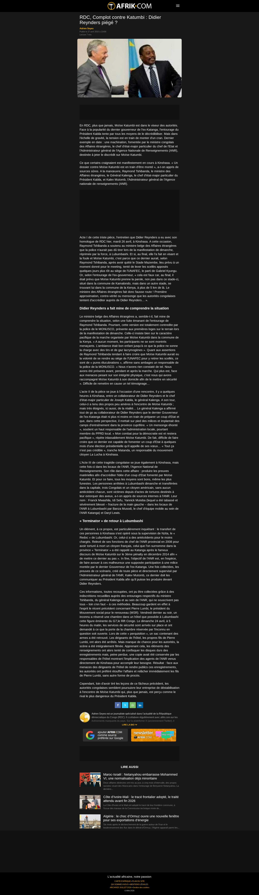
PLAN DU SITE (138, 881)
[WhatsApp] (133, 705)
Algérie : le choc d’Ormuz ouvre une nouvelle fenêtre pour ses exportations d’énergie (141, 818)
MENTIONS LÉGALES (139, 884)
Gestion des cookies (141, 887)
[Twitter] (125, 705)
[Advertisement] (129, 112)
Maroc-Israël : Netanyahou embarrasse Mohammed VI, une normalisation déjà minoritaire (140, 776)
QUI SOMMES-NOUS (119, 884)
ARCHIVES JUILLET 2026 (120, 887)
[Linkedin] (140, 705)
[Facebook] (118, 705)
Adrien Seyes (87, 28)
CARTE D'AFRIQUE (123, 881)
